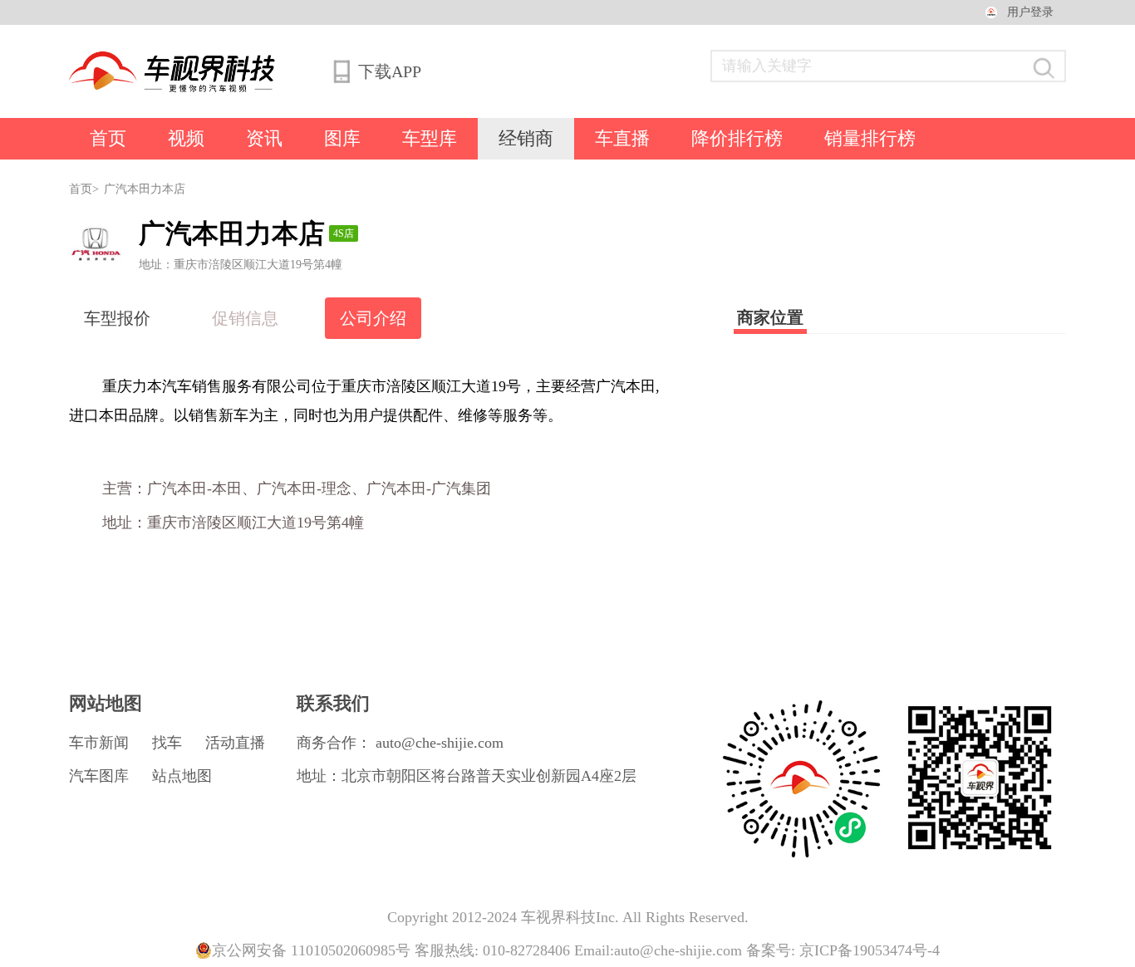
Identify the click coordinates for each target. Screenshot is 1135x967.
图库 (342, 138)
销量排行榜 (870, 138)
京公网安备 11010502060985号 (311, 950)
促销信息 (245, 318)
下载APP (389, 71)
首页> (84, 189)
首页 (108, 138)
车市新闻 (99, 742)
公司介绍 (373, 318)
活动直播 (235, 742)
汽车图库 (99, 776)
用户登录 (1030, 12)
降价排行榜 (737, 138)
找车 (167, 742)
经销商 (526, 138)
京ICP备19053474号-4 (869, 950)
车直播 (622, 138)
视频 (186, 138)
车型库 (429, 138)
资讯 (264, 138)
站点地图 (182, 776)
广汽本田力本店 (144, 189)
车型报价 (117, 318)
